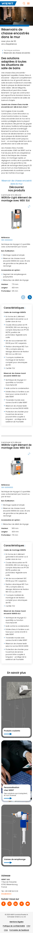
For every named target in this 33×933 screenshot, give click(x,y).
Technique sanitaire (12, 50)
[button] (30, 297)
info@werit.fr (6, 893)
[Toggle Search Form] (24, 3)
